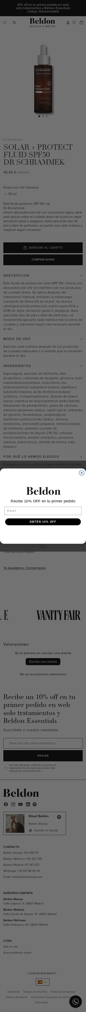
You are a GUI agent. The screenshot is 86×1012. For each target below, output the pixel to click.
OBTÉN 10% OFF (43, 521)
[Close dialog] (81, 472)
